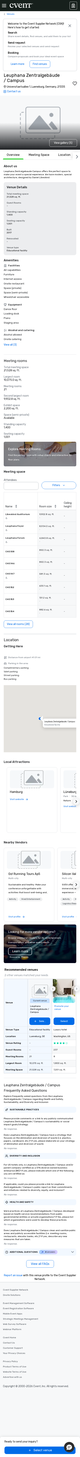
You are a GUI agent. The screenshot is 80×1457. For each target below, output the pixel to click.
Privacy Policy (10, 1361)
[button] (34, 485)
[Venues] (73, 6)
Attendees (10, 480)
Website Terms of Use (14, 1372)
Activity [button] (12, 899)
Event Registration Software (18, 1308)
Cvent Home (9, 1337)
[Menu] (4, 5)
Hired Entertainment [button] (30, 899)
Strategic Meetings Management (20, 1319)
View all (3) (10, 344)
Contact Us (9, 1342)
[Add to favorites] (75, 83)
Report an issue (13, 1275)
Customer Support (13, 1348)
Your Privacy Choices (14, 1353)
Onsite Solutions (11, 1295)
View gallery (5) (63, 142)
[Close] (69, 25)
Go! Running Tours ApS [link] (24, 874)
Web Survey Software (14, 1324)
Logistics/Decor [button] (70, 903)
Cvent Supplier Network (15, 1290)
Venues (11, 14)
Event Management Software (18, 1303)
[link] (29, 860)
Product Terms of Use (14, 1366)
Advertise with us (12, 1377)
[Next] (76, 156)
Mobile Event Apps (12, 1313)
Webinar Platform (12, 1329)
